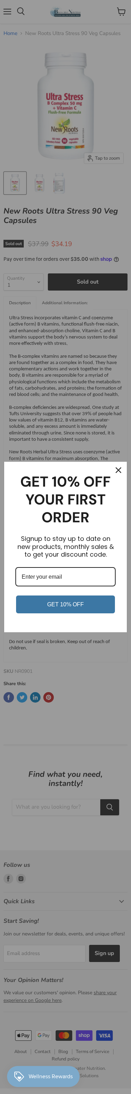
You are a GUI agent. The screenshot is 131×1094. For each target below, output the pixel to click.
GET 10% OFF (65, 604)
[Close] (118, 470)
